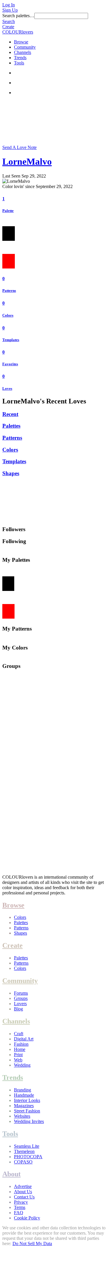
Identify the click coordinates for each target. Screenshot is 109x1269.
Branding (22, 1089)
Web (18, 1059)
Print (18, 1054)
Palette (8, 210)
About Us (23, 1191)
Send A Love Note (19, 147)
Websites (22, 1116)
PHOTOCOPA (28, 1156)
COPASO (23, 1161)
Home (19, 1049)
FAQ (18, 1212)
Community (25, 47)
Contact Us (24, 1196)
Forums (21, 993)
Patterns (9, 290)
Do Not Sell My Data (32, 1243)
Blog (18, 1008)
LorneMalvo (27, 161)
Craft (18, 1033)
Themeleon (24, 1151)
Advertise (23, 1186)
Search (8, 21)
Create (8, 26)
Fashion (21, 1044)
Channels (22, 52)
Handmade (24, 1095)
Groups (21, 998)
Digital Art (23, 1038)
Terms (19, 1207)
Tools (19, 62)
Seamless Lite (26, 1146)
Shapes (10, 473)
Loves (7, 388)
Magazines (24, 1105)
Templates (10, 340)
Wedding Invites (29, 1121)
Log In (8, 4)
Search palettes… (18, 15)
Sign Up (10, 10)
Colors (7, 315)
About (11, 1174)
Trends (20, 57)
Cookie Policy (27, 1217)
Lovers (20, 1003)
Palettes (11, 426)
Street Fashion (27, 1110)
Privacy (21, 1202)
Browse (21, 41)
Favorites (10, 364)
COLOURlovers (17, 31)
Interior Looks (27, 1100)
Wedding (22, 1065)
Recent (10, 414)
